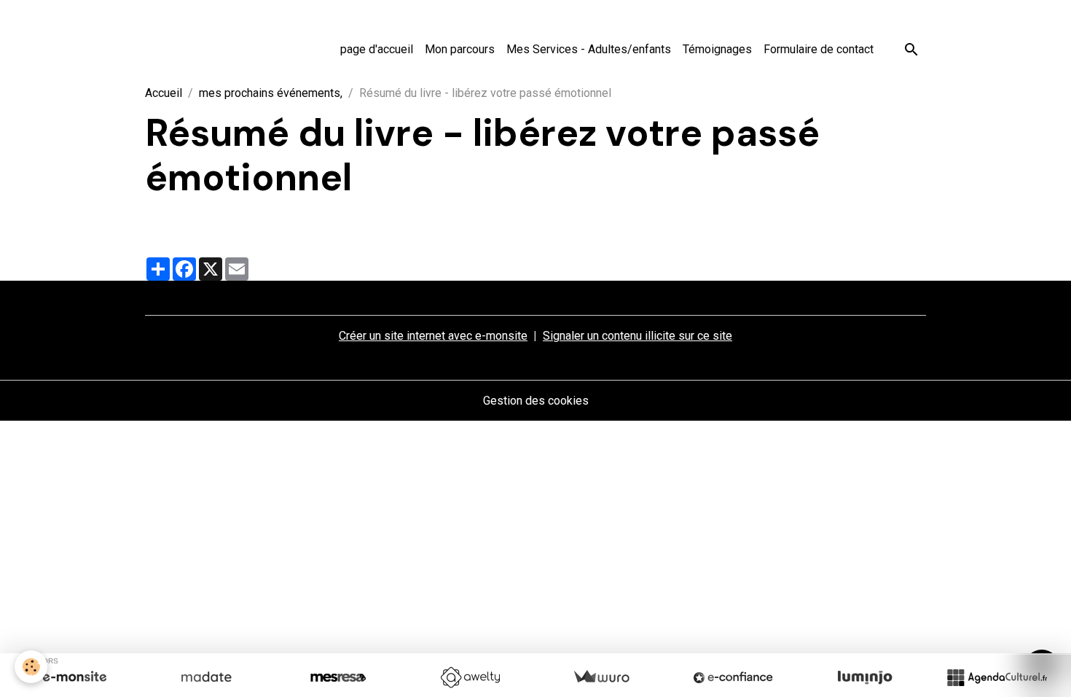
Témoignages (717, 49)
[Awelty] (470, 677)
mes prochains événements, (270, 93)
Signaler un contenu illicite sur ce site (637, 336)
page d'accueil (376, 49)
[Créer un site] (74, 677)
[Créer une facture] (601, 677)
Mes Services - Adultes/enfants (588, 49)
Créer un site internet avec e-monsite (433, 336)
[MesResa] (338, 677)
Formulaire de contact (819, 49)
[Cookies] (31, 666)
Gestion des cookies (536, 401)
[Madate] (206, 677)
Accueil (163, 93)
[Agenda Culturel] (996, 677)
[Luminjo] (864, 677)
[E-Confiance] (733, 677)
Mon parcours (460, 49)
